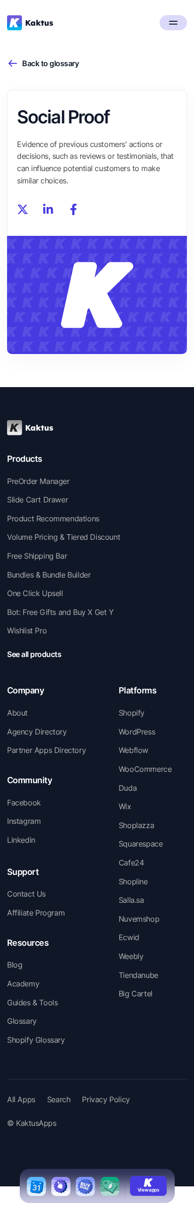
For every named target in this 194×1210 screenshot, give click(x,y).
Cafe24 (131, 862)
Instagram (23, 821)
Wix (125, 806)
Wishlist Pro (27, 630)
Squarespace (141, 843)
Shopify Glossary (36, 1040)
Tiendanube (138, 975)
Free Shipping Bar (37, 556)
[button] (173, 22)
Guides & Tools (32, 1002)
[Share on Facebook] (73, 209)
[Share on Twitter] (22, 209)
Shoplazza (136, 825)
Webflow (133, 750)
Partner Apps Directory (46, 750)
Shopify (132, 712)
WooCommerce (145, 769)
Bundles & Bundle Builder (48, 574)
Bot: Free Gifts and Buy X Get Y (60, 612)
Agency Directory (37, 731)
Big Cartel (136, 993)
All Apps (21, 1099)
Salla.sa (131, 900)
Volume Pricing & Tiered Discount (63, 537)
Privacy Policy (105, 1099)
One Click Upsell (35, 593)
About (17, 712)
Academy (23, 983)
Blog (14, 964)
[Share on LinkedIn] (48, 209)
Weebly (131, 956)
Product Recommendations (53, 518)
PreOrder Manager (38, 481)
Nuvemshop (139, 919)
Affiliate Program (36, 912)
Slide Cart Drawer (37, 499)
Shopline (133, 881)
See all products (34, 654)
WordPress (137, 731)
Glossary (22, 1021)
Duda (128, 788)
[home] (30, 22)
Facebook (24, 802)
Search (59, 1099)
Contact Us (26, 894)
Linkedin (21, 840)
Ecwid (129, 937)
